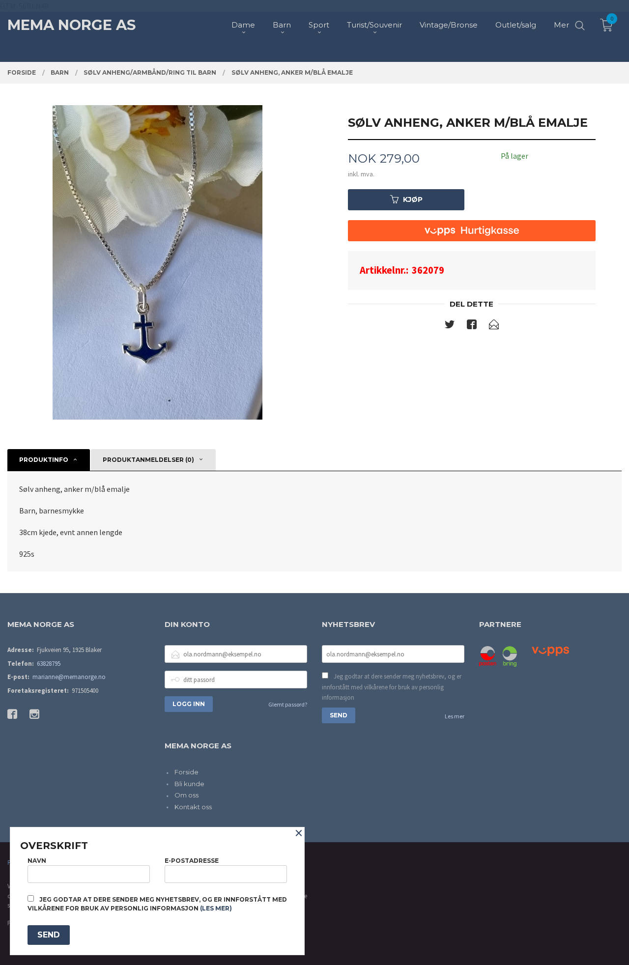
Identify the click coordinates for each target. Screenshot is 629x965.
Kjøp (413, 199)
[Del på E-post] (494, 326)
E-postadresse (192, 860)
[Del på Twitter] (449, 326)
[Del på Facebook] (472, 326)
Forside (186, 772)
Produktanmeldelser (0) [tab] (148, 459)
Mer (561, 24)
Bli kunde (189, 784)
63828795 (48, 663)
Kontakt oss (193, 807)
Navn (37, 860)
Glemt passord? (287, 704)
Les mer (454, 716)
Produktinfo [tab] (43, 459)
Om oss (186, 795)
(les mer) (216, 908)
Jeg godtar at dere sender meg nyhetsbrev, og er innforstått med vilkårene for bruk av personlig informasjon (391, 687)
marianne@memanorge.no (69, 677)
